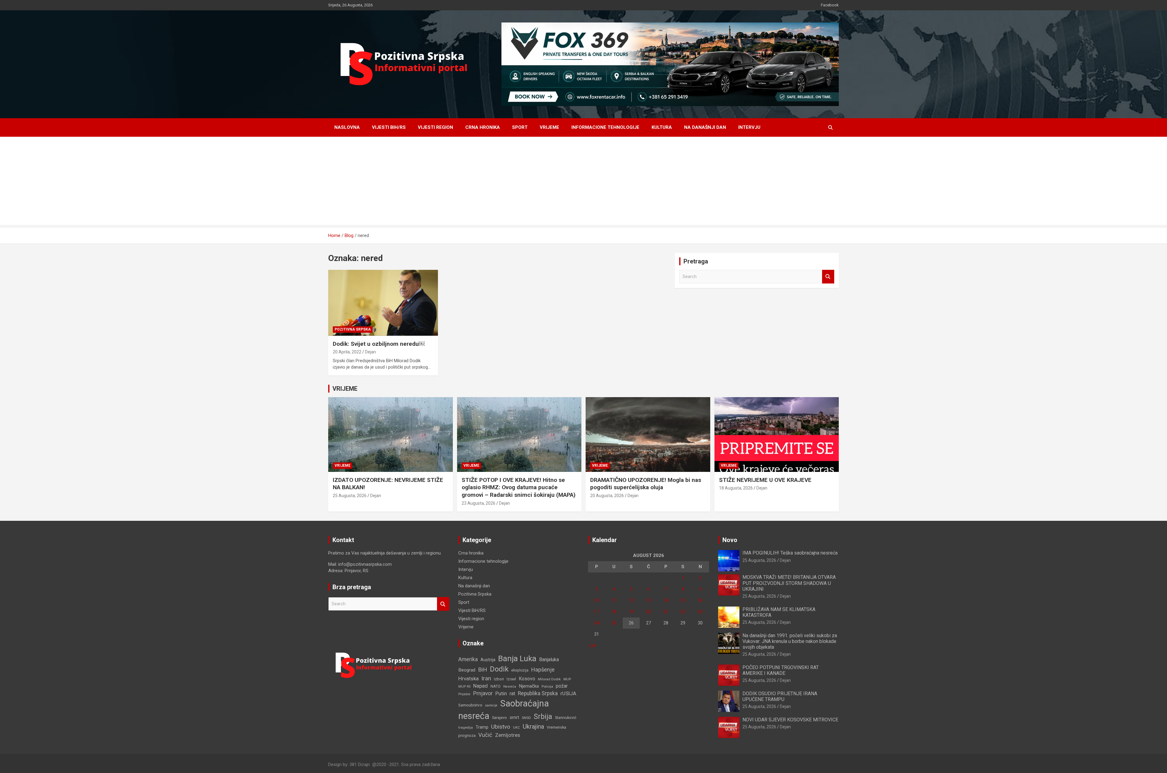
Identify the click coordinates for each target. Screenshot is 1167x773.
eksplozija (519, 670)
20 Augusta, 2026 (607, 495)
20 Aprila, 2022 (347, 351)
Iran (486, 678)
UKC (516, 727)
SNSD (526, 718)
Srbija (543, 716)
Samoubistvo (470, 705)
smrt (514, 717)
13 (648, 600)
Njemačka (529, 686)
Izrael (511, 679)
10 (596, 600)
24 (596, 623)
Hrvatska (468, 678)
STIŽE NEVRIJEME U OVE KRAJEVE (765, 479)
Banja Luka (517, 658)
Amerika (468, 659)
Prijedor (464, 694)
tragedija (465, 727)
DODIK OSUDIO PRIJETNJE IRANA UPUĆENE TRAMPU (779, 696)
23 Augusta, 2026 (478, 503)
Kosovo (527, 679)
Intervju (749, 127)
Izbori (499, 679)
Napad (480, 686)
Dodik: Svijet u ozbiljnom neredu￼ (379, 343)
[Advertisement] (583, 182)
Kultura (662, 127)
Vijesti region (435, 127)
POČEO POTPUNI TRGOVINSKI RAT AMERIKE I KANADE (780, 670)
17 (596, 611)
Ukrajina (533, 726)
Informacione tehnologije (605, 127)
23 (700, 611)
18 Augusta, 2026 (736, 488)
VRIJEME (344, 388)
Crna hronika (482, 127)
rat (512, 693)
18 (613, 611)
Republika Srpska (538, 693)
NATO (496, 686)
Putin (501, 693)
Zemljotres (507, 735)
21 (665, 611)
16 (700, 600)
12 (631, 600)
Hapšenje (543, 669)
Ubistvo (500, 726)
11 (613, 600)
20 (648, 611)
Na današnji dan (705, 127)
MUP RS (464, 687)
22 (682, 611)
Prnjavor (483, 693)
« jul (592, 645)
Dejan (370, 351)
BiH (482, 669)
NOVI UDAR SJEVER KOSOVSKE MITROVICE (790, 720)
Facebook (830, 5)
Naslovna (347, 127)
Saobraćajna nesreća (503, 709)
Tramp (482, 727)
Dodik (499, 669)
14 (665, 600)
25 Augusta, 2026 (350, 495)
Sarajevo (499, 717)
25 (613, 623)
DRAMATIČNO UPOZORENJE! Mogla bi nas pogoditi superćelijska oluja (645, 483)
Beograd (466, 670)
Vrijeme (549, 127)
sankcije (491, 705)
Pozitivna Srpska (353, 329)
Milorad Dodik (549, 679)
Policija (547, 686)
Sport (520, 127)
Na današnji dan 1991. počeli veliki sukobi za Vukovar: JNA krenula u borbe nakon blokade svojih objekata (789, 641)
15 (682, 600)
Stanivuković (566, 717)
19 (631, 611)
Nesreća (509, 687)
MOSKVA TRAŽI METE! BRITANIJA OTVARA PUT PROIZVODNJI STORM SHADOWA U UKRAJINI (789, 583)
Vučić (485, 735)
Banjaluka (549, 659)
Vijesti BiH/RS (389, 127)
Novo (729, 540)
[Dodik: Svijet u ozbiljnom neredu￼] (383, 303)
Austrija (487, 659)
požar (562, 686)
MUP (567, 679)
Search (828, 276)
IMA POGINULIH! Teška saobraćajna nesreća (790, 553)
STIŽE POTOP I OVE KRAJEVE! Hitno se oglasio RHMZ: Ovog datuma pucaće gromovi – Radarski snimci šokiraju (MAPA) (519, 487)
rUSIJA (568, 693)
